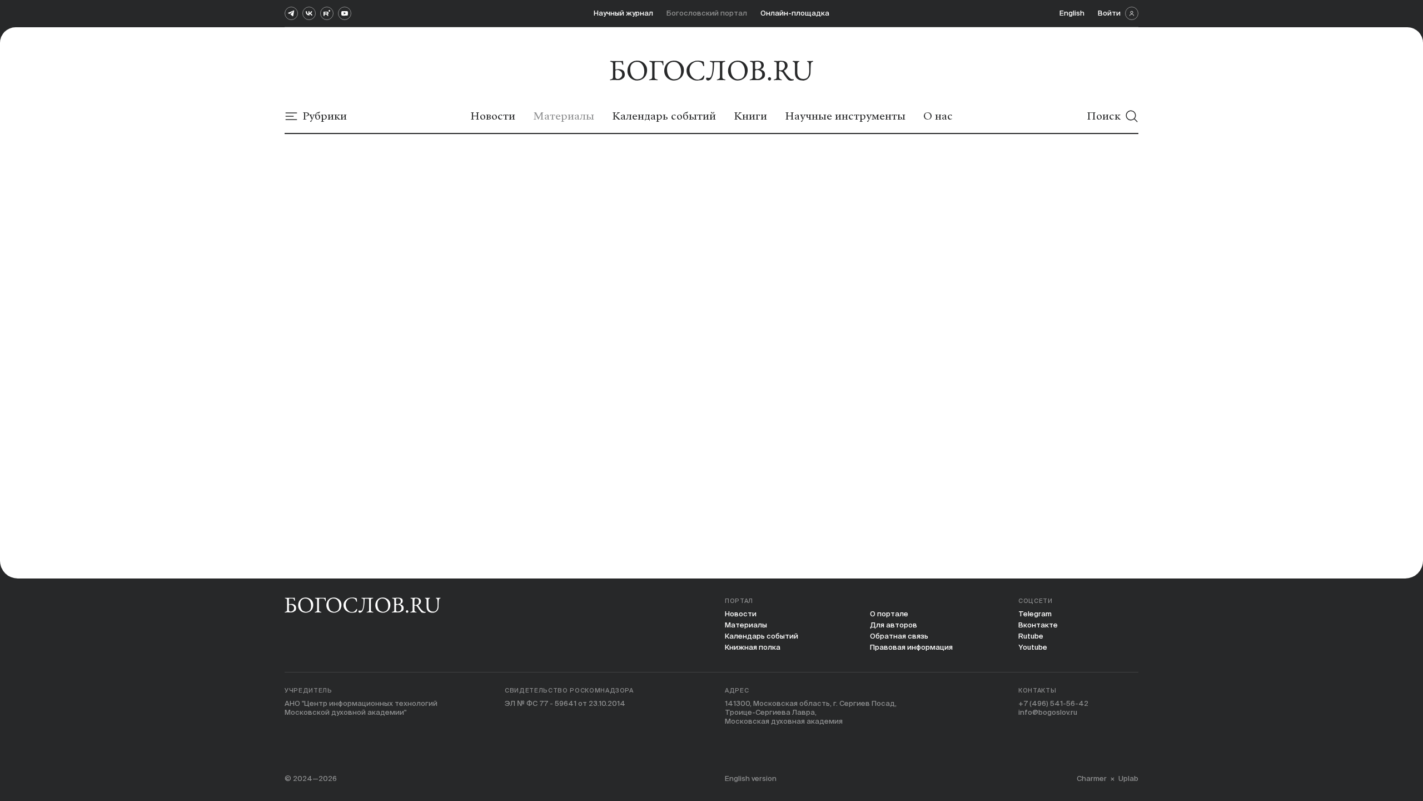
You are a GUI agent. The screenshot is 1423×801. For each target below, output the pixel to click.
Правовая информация (911, 647)
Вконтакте (1038, 625)
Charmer (1092, 778)
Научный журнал (623, 13)
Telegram (1035, 614)
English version (751, 778)
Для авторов (893, 625)
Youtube (1032, 647)
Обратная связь (899, 636)
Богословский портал (706, 13)
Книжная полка (752, 647)
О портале (889, 614)
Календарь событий (761, 636)
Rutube (1030, 636)
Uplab (1128, 778)
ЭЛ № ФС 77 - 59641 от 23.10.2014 (565, 703)
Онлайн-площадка (794, 13)
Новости (741, 614)
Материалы (746, 625)
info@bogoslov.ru (1047, 712)
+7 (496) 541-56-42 (1053, 703)
